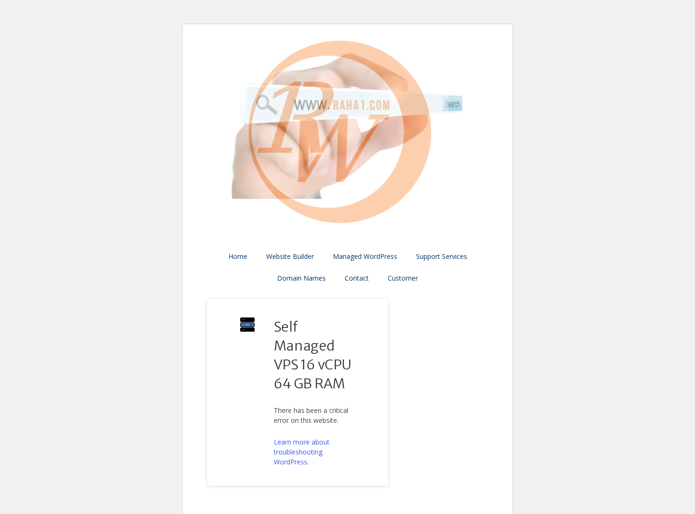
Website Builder (290, 256)
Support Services (441, 256)
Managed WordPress (365, 256)
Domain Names (301, 278)
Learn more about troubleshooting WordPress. (302, 451)
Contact (357, 278)
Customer (403, 278)
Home (237, 256)
